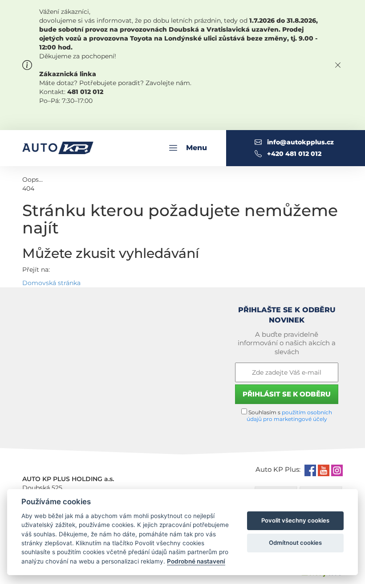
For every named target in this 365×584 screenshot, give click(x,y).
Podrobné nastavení (196, 561)
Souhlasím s (290, 415)
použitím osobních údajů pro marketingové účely (290, 415)
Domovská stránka (51, 283)
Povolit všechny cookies (295, 520)
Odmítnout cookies (295, 542)
